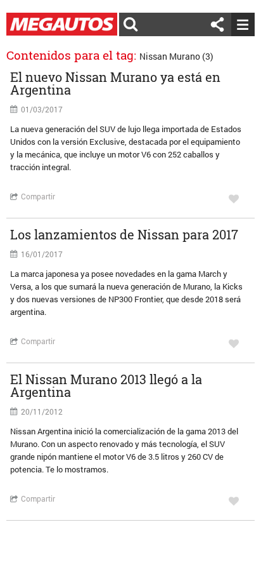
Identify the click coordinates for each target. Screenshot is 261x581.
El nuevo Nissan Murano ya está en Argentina (115, 83)
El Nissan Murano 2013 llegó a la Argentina (106, 385)
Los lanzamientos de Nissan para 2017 (124, 234)
